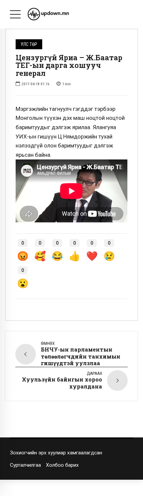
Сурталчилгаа (25, 465)
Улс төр (29, 44)
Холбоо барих (62, 465)
